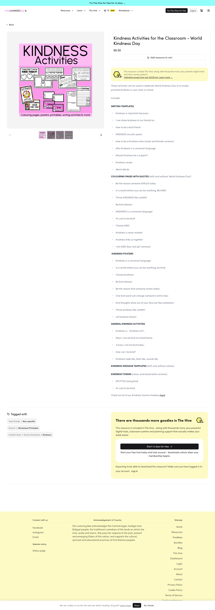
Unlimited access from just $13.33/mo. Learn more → (148, 77)
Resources (65, 10)
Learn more (125, 605)
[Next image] (101, 135)
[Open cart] (201, 10)
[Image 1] (42, 135)
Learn (79, 10)
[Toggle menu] (208, 10)
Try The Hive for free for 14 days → (108, 2)
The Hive (93, 10)
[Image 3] (60, 135)
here (162, 395)
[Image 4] (69, 135)
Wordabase (124, 10)
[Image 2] (51, 135)
